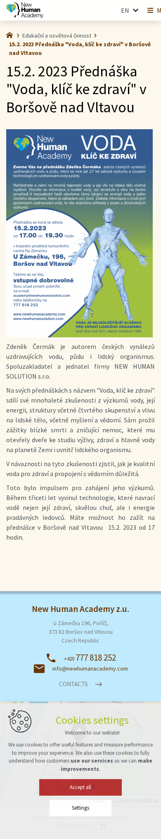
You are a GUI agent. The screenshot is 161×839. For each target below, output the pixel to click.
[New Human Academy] (11, 34)
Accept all (80, 787)
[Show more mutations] (135, 10)
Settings (80, 807)
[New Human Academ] (24, 10)
